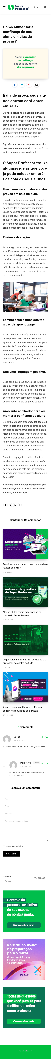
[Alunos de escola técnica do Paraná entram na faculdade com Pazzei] (25, 687)
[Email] (36, 84)
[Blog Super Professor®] (18, 7)
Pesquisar (7, 876)
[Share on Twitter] (22, 84)
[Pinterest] (29, 84)
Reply (45, 737)
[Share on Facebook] (14, 84)
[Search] (43, 7)
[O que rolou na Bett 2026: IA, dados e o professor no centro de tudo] (25, 640)
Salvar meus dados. (14, 846)
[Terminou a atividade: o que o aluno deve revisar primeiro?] (25, 544)
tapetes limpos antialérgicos (31, 433)
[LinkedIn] (15, 505)
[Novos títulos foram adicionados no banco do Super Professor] (25, 592)
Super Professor (21, 163)
